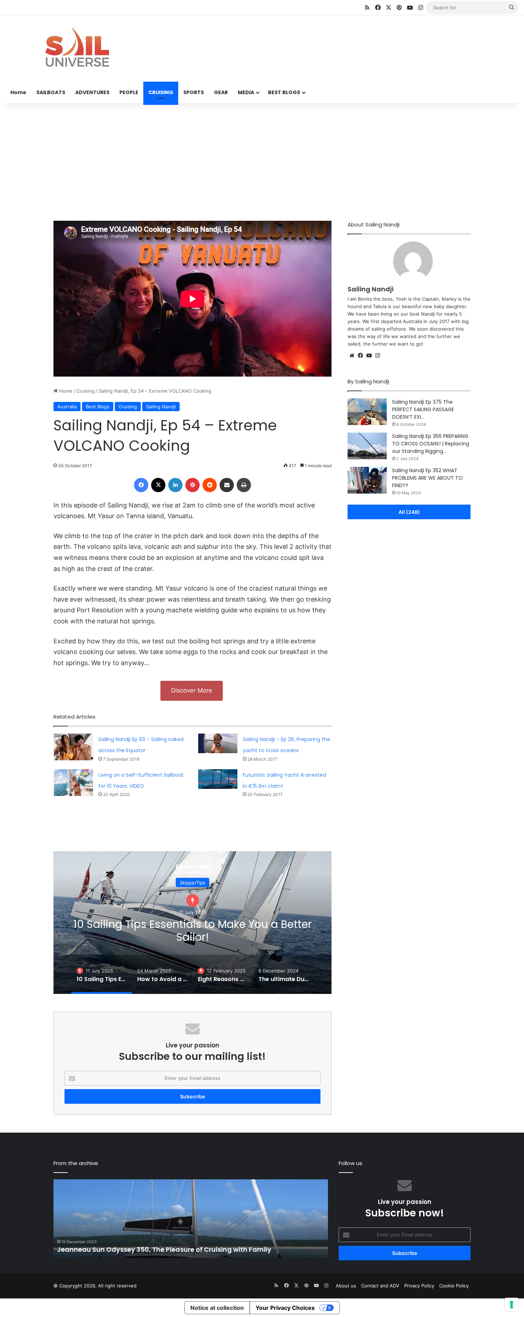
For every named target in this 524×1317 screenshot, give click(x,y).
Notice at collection (217, 1307)
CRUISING (160, 92)
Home (18, 92)
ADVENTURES (92, 92)
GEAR (221, 92)
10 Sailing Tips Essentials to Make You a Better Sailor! (192, 930)
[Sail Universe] (76, 49)
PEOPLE (128, 92)
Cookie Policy (454, 1285)
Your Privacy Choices (285, 1307)
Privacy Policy (419, 1285)
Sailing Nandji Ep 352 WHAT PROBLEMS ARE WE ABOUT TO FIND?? (427, 478)
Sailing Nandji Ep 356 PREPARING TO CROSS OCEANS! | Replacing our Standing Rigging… (430, 444)
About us (346, 1285)
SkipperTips (192, 882)
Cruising (85, 391)
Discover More (191, 690)
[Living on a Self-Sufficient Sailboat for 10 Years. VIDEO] (73, 782)
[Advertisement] (262, 160)
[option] (192, 922)
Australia (67, 406)
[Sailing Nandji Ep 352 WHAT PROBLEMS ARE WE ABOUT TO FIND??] (367, 480)
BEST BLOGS (284, 92)
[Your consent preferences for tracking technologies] (511, 1304)
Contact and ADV (380, 1285)
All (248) (409, 512)
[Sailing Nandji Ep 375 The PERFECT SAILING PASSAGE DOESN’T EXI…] (367, 411)
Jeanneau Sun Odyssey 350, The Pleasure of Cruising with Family (164, 1249)
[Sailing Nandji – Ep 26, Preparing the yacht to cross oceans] (217, 743)
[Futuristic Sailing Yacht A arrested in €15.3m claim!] (217, 779)
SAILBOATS (50, 92)
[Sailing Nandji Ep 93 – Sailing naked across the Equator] (73, 747)
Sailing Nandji (161, 406)
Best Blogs (97, 406)
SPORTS (193, 92)
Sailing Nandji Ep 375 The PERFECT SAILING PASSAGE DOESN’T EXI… (423, 409)
